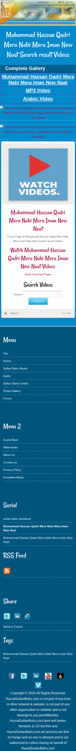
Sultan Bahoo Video (16, 383)
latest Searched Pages (38, 274)
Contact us (10, 462)
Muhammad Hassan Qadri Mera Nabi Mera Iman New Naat (38, 220)
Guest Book (10, 439)
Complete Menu (13, 477)
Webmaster (10, 447)
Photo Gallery (12, 391)
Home (7, 361)
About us (9, 454)
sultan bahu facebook (17, 518)
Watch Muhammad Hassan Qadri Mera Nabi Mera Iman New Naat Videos (38, 258)
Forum (7, 398)
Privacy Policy (12, 469)
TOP (68, 313)
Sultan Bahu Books (15, 368)
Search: (19, 294)
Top (5, 353)
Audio (7, 376)
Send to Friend (12, 626)
